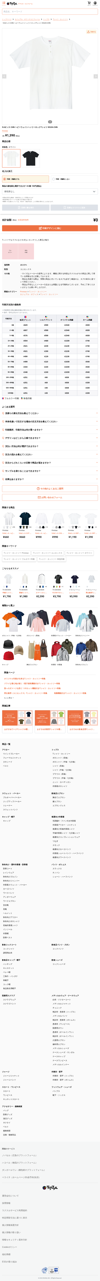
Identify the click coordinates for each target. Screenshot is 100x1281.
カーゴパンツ (8, 889)
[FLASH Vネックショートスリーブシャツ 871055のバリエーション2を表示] (56, 586)
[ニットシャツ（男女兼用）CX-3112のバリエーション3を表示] (76, 586)
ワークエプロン (9, 901)
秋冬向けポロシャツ (11, 921)
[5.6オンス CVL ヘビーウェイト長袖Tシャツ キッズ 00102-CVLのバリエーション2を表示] (56, 527)
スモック (56, 845)
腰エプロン (57, 801)
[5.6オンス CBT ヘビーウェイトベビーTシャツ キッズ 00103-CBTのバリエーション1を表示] (69, 527)
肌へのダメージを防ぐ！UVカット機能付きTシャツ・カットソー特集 (32, 688)
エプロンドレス (59, 805)
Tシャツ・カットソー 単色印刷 (51, 559)
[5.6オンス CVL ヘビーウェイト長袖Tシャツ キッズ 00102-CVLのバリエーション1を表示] (53, 527)
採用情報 (6, 1203)
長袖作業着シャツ (10, 925)
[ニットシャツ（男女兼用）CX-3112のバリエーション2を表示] (73, 586)
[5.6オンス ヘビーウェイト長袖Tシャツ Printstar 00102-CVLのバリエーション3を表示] (43, 527)
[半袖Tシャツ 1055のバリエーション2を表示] (6, 586)
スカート (6, 1091)
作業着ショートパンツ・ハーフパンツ (68, 853)
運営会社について (10, 1196)
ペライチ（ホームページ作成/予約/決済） (21, 1177)
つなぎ (55, 841)
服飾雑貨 (6, 1131)
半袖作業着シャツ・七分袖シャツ (66, 833)
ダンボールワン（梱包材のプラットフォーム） (24, 1170)
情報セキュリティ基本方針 (14, 1240)
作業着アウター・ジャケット (64, 825)
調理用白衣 (7, 953)
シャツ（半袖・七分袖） (63, 770)
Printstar (23, 292)
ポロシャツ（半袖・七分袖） (64, 762)
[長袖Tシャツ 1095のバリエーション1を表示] (20, 586)
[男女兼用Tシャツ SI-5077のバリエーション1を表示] (87, 586)
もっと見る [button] (8, 698)
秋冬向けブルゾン (10, 877)
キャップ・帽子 (8, 817)
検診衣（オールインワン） (63, 1036)
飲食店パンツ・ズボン (61, 945)
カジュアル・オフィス (29, 294)
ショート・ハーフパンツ (63, 877)
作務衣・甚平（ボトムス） (63, 1080)
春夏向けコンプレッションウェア (66, 837)
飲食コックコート (9, 945)
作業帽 (6, 933)
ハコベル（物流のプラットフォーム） (20, 1163)
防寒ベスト (7, 937)
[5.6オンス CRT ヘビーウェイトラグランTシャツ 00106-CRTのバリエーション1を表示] (86, 527)
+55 (13, 527)
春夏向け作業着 (58, 817)
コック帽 (6, 984)
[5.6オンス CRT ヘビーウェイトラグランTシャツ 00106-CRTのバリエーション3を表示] (92, 527)
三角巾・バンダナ (10, 976)
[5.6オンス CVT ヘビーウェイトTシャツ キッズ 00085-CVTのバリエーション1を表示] (20, 527)
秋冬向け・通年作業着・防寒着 (15, 864)
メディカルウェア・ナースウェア (65, 996)
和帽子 (6, 980)
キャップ (6, 821)
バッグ (6, 1110)
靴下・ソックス (59, 1095)
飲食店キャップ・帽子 (11, 960)
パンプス (56, 1091)
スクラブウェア (9, 1000)
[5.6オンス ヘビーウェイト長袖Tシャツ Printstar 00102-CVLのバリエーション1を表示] (37, 527)
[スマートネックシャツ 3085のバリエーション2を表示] (40, 586)
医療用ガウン (58, 1028)
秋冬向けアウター (10, 917)
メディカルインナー (61, 1064)
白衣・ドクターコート (62, 1000)
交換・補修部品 (9, 1135)
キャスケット (8, 968)
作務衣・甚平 (57, 1072)
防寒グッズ (7, 1114)
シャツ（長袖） (59, 766)
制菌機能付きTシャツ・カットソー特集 (70, 693)
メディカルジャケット (62, 1004)
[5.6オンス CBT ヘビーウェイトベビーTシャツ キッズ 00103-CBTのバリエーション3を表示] (76, 527)
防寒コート (7, 869)
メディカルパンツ (60, 1016)
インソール (7, 929)
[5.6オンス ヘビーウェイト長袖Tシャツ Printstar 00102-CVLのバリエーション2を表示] (40, 527)
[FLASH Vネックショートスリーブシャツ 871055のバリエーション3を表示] (59, 586)
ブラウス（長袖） (60, 774)
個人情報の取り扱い (11, 1232)
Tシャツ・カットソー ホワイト (79, 553)
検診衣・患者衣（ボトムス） (64, 1020)
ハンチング (7, 964)
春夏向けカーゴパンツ (62, 849)
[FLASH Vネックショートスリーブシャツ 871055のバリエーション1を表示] (53, 586)
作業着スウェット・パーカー (15, 885)
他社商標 (6, 1254)
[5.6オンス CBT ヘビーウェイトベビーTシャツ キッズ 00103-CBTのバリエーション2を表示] (73, 527)
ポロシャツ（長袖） (61, 758)
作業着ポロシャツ (60, 786)
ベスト (6, 766)
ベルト (6, 1127)
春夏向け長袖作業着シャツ (63, 829)
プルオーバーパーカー (12, 797)
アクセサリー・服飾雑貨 (12, 1106)
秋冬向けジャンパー (11, 881)
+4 (46, 587)
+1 (62, 587)
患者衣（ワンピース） (62, 1024)
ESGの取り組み (9, 1262)
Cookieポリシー (9, 1247)
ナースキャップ (59, 1056)
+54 (30, 527)
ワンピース (7, 1095)
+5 (96, 527)
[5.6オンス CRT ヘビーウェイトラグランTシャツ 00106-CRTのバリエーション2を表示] (89, 527)
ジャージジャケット (11, 1076)
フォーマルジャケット (12, 758)
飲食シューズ (57, 960)
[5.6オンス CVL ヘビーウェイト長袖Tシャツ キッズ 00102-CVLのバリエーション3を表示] (59, 527)
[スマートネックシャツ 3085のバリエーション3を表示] (43, 586)
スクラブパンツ (9, 1004)
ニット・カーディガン (62, 782)
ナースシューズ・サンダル (63, 1052)
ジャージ (5, 1072)
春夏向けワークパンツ (62, 857)
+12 (46, 527)
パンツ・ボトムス (59, 864)
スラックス (57, 869)
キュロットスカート (11, 1099)
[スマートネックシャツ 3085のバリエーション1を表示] (37, 586)
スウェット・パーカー (11, 793)
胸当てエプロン (59, 797)
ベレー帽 (6, 972)
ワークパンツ (8, 893)
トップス (55, 750)
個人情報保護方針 (10, 1225)
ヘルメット (7, 913)
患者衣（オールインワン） (63, 1032)
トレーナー (7, 805)
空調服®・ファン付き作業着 (64, 821)
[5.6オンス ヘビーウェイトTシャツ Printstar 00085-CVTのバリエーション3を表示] (10, 527)
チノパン (56, 873)
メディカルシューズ (61, 1048)
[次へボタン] (96, 76)
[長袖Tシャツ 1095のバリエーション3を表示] (26, 586)
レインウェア (8, 873)
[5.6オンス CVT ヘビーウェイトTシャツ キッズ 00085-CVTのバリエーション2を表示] (23, 527)
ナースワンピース (60, 1060)
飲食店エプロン (58, 793)
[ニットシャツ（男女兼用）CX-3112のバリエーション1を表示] (70, 586)
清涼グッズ (7, 1118)
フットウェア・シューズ (62, 1087)
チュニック (57, 1008)
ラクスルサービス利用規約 (14, 1210)
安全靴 (6, 905)
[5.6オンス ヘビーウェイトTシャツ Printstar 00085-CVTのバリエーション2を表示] (7, 527)
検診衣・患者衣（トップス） (64, 1012)
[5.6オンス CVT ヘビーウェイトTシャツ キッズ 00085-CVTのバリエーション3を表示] (27, 527)
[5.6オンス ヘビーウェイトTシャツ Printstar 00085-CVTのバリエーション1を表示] (4, 527)
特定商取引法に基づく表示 (14, 1218)
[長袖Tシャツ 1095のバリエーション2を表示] (23, 586)
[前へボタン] (4, 76)
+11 (62, 527)
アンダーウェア (9, 897)
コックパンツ (58, 949)
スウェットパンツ (10, 810)
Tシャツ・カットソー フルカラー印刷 (19, 559)
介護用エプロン (59, 1040)
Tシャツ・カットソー (38, 292)
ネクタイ (6, 1123)
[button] (91, 32)
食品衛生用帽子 (9, 988)
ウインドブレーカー (11, 754)
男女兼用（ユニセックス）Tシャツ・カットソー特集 (25, 693)
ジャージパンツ (9, 1080)
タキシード (7, 762)
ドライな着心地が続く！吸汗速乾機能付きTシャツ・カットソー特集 (32, 683)
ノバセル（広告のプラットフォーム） (20, 1155)
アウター (5, 750)
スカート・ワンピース (11, 1087)
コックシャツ (8, 949)
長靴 (5, 909)
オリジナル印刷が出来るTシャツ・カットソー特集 (24, 679)
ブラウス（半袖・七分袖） (63, 778)
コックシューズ (59, 964)
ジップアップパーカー (12, 801)
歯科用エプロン (59, 1044)
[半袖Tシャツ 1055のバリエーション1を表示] (3, 586)
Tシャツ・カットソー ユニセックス (47, 553)
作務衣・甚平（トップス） (63, 1076)
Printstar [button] (5, 131)
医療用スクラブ (8, 996)
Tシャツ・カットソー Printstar (16, 553)
